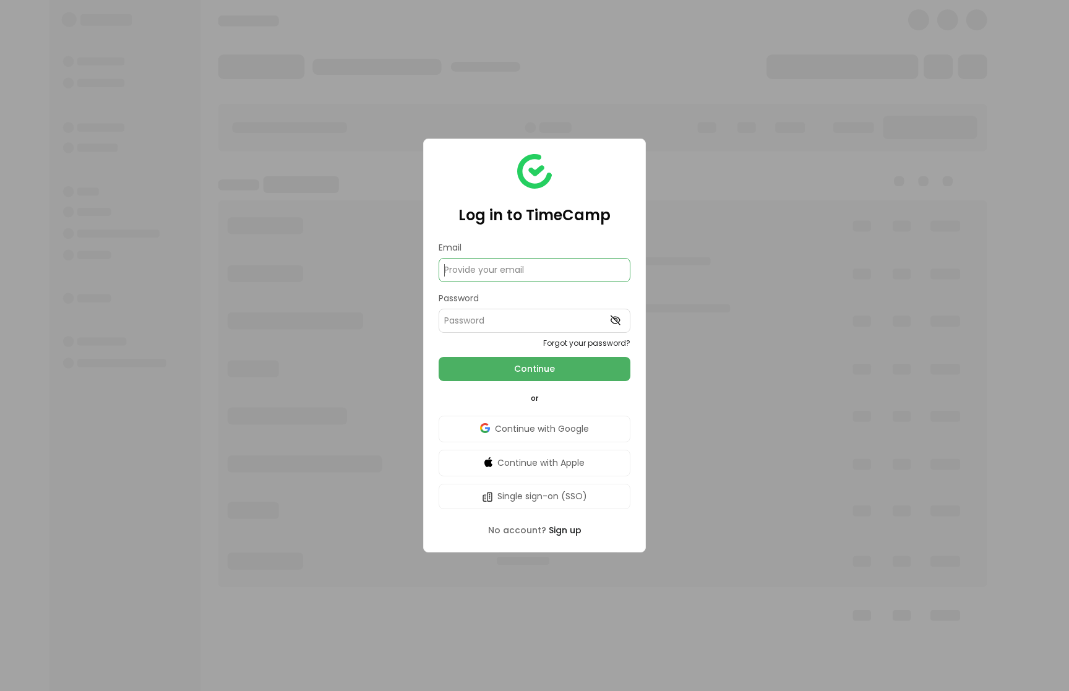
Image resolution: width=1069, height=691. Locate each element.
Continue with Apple (541, 463)
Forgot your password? (586, 343)
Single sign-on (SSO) (542, 496)
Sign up (565, 530)
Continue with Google (542, 429)
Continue (534, 369)
